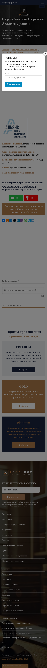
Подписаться (13, 84)
